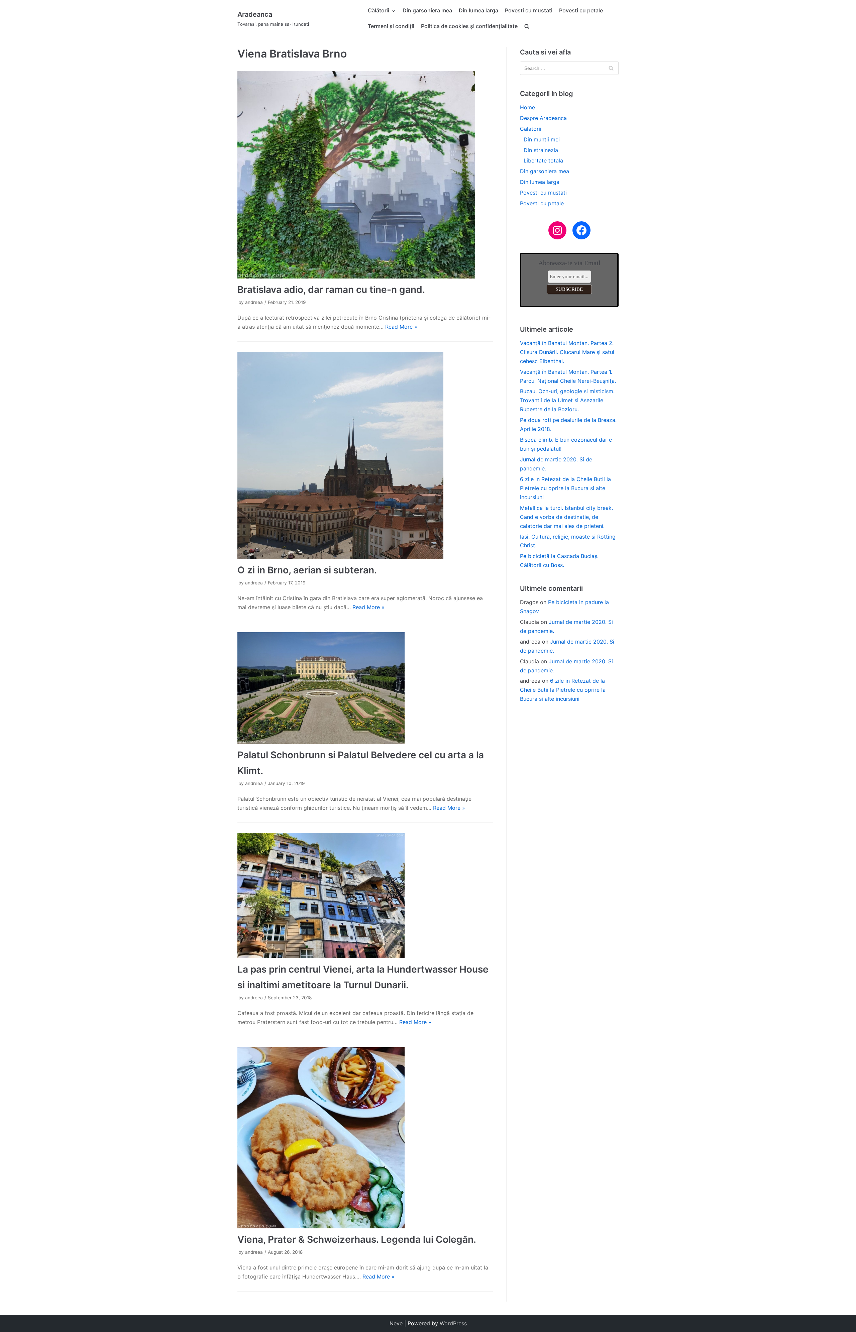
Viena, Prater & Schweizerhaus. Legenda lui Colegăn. (356, 1239)
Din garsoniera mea (427, 10)
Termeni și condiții (391, 26)
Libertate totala (543, 160)
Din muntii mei (542, 139)
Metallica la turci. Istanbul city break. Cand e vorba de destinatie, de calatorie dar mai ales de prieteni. (566, 517)
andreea (254, 302)
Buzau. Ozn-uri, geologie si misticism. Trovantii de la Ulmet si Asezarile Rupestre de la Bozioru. (567, 400)
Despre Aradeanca (543, 118)
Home (527, 107)
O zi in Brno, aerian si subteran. (307, 570)
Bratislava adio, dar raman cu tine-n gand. (331, 289)
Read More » (401, 326)
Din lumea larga (478, 10)
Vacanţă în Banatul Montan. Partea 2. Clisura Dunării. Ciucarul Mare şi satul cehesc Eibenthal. (567, 352)
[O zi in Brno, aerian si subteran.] (365, 455)
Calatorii (530, 128)
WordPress (453, 1323)
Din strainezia (541, 150)
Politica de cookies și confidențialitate (469, 26)
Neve (396, 1323)
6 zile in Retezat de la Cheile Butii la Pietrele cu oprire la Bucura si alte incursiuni (565, 488)
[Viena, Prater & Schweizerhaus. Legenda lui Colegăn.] (365, 1137)
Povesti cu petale (581, 10)
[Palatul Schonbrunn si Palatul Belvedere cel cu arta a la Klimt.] (365, 688)
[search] (526, 26)
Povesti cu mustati (528, 10)
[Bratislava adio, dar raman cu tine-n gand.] (365, 174)
